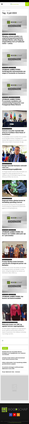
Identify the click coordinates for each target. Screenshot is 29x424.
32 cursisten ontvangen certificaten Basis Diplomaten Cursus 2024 (12, 367)
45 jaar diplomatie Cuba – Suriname (11, 372)
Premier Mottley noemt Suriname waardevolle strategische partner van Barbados (14, 263)
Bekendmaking (5, 34)
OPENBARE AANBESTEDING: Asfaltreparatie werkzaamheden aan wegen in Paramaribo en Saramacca (14, 71)
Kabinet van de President (7, 128)
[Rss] (18, 414)
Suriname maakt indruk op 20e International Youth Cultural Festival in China (13, 358)
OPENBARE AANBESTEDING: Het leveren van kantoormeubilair (12, 297)
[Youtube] (14, 414)
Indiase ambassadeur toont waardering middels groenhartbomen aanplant (14, 363)
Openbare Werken (12, 34)
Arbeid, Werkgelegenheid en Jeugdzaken (9, 322)
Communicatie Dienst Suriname (15, 422)
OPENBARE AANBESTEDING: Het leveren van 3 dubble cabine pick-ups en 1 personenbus (14, 233)
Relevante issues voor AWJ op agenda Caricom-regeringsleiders (13, 325)
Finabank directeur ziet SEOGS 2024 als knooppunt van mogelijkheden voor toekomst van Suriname (14, 353)
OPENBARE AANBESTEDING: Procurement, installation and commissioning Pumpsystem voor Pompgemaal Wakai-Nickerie (13, 102)
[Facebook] (10, 414)
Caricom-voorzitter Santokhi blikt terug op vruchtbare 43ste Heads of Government (13, 132)
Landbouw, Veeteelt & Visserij (14, 97)
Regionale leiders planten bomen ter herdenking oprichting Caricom (13, 201)
